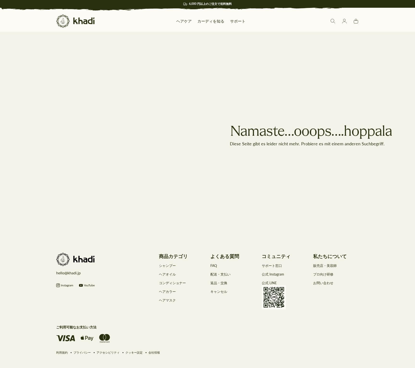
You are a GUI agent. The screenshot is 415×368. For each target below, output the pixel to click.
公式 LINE (269, 283)
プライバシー (82, 352)
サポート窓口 (272, 266)
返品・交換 (218, 283)
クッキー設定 (134, 352)
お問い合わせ (323, 283)
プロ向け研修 (323, 274)
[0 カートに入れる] (356, 21)
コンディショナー (172, 283)
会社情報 (154, 352)
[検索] (333, 21)
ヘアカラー (167, 291)
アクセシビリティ (108, 352)
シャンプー (167, 266)
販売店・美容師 (325, 266)
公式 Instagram (273, 274)
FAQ (213, 266)
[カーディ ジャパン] (75, 21)
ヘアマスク (167, 300)
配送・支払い (220, 274)
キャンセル (218, 291)
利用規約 (62, 352)
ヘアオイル (167, 274)
